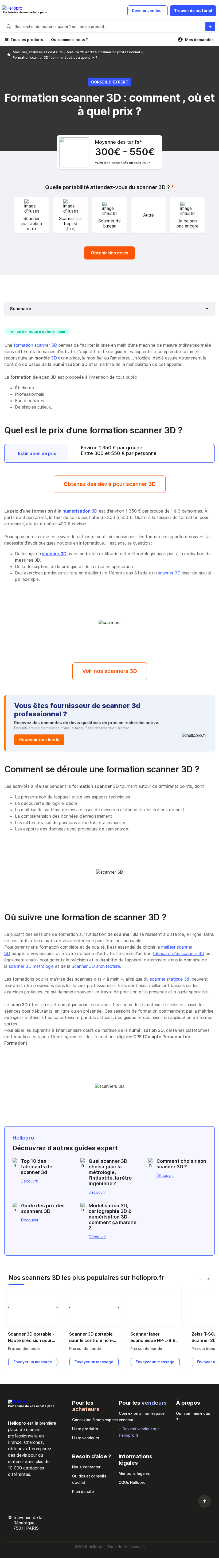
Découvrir (29, 1181)
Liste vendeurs (85, 1438)
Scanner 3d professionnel (119, 52)
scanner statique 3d (169, 979)
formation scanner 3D (35, 345)
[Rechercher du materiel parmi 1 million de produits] (210, 26)
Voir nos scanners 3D (109, 671)
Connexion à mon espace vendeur (142, 1416)
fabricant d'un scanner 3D (178, 953)
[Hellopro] (9, 55)
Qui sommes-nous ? (69, 39)
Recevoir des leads (39, 739)
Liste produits (85, 1429)
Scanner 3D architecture (96, 966)
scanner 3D (54, 553)
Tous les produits (26, 39)
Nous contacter (86, 1467)
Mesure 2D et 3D (81, 52)
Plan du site (83, 1491)
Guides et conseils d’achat (89, 1479)
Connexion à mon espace (95, 1419)
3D (54, 358)
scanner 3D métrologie (31, 966)
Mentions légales (134, 1473)
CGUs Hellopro (132, 1482)
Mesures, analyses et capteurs (38, 52)
